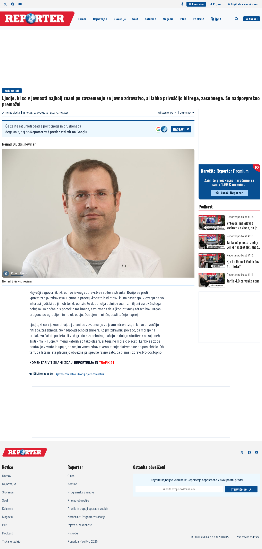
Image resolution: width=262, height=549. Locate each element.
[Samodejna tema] (182, 3)
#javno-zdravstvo (66, 374)
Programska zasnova (81, 492)
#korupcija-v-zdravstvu (90, 374)
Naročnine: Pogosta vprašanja (86, 517)
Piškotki (73, 533)
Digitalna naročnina (244, 4)
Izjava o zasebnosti (80, 525)
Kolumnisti (12, 90)
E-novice (198, 4)
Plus (183, 19)
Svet (135, 19)
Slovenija (120, 19)
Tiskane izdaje (215, 18)
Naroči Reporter (231, 192)
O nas (71, 476)
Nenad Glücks (13, 112)
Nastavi (179, 129)
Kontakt (72, 484)
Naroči (253, 19)
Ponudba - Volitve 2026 (83, 541)
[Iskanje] (236, 19)
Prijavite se (239, 489)
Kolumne (150, 19)
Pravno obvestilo (78, 500)
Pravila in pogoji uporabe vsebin (88, 509)
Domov (82, 19)
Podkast (198, 19)
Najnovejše (100, 19)
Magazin (168, 19)
